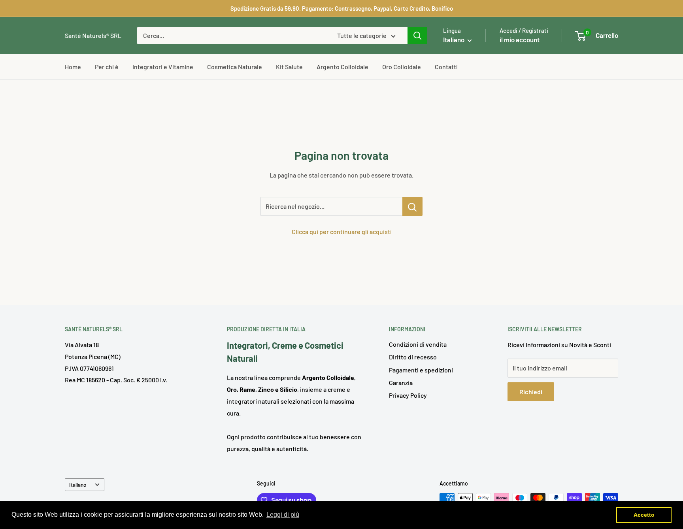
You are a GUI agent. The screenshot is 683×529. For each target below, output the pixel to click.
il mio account (520, 39)
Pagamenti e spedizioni (421, 370)
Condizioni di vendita (418, 344)
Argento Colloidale (342, 66)
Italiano (78, 484)
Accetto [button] (644, 515)
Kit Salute (289, 66)
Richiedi (530, 391)
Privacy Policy (408, 395)
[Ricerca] (417, 35)
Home (73, 66)
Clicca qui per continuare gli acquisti (342, 231)
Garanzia (401, 382)
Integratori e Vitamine (162, 66)
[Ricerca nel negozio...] (412, 206)
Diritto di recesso (413, 357)
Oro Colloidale (401, 66)
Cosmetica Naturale (234, 66)
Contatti (446, 66)
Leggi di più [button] (282, 514)
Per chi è (107, 66)
